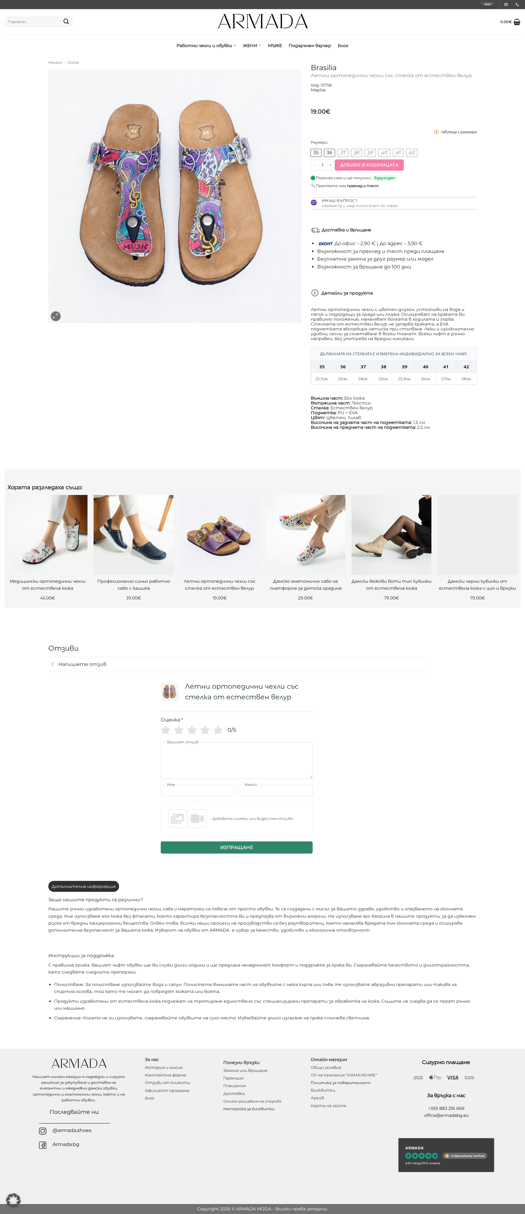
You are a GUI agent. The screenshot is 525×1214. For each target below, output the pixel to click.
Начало (55, 62)
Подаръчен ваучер (310, 45)
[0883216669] (518, 4)
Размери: (319, 142)
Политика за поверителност (341, 1082)
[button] (510, 22)
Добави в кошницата (369, 165)
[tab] (83, 886)
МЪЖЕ (275, 45)
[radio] (316, 153)
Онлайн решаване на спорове (252, 1101)
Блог (343, 45)
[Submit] (66, 22)
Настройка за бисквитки (248, 1109)
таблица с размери (459, 132)
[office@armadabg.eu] (506, 4)
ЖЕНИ (250, 45)
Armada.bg (66, 1144)
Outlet (73, 62)
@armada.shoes (72, 1130)
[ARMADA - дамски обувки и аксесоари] (262, 21)
